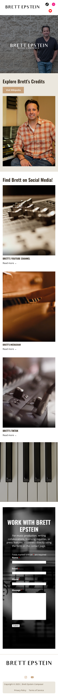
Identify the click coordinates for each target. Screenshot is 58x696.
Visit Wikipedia (13, 90)
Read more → (10, 263)
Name (16, 557)
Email (15, 568)
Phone (16, 579)
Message (17, 590)
